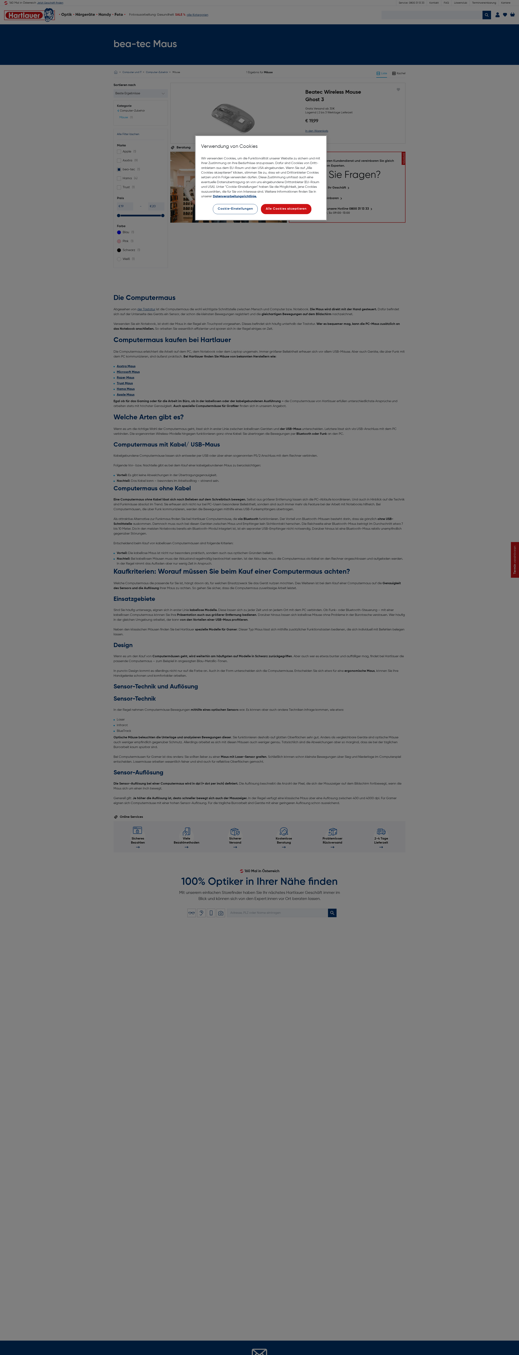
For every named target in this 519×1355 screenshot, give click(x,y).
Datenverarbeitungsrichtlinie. (235, 196)
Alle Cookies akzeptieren (286, 208)
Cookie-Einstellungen (235, 208)
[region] (261, 177)
